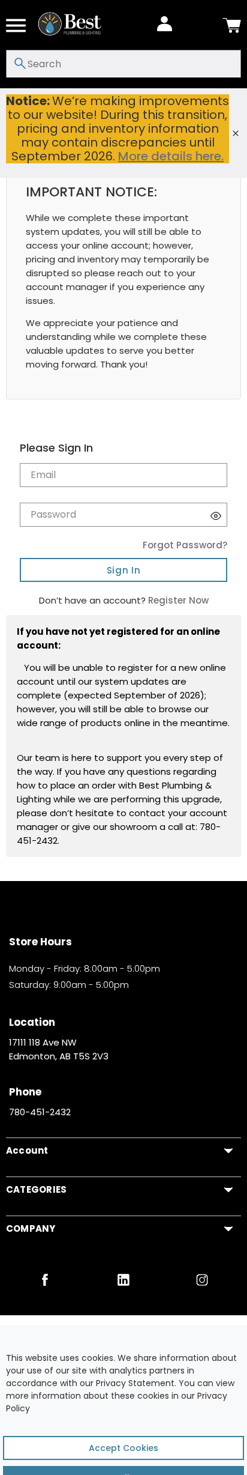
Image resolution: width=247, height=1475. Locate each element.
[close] (235, 133)
